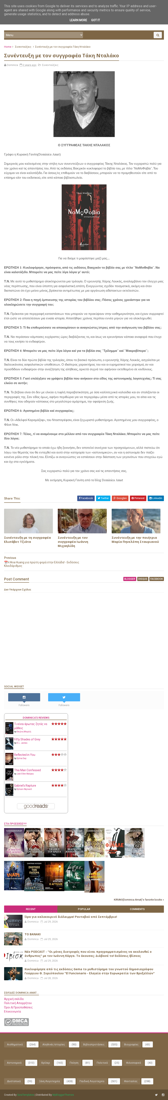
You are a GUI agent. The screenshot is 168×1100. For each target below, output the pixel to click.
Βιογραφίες (131, 1044)
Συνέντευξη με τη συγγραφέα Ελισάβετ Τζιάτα (27, 539)
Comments (137, 909)
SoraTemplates (25, 1094)
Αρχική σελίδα (14, 999)
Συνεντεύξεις (23, 46)
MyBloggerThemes (63, 1094)
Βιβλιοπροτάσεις (93, 1044)
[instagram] (163, 1095)
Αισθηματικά (15, 1044)
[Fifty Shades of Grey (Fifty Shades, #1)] (9, 748)
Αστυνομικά (14, 1062)
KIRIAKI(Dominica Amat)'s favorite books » (139, 899)
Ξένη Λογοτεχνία (49, 1081)
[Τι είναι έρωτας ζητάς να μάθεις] (9, 733)
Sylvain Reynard (24, 789)
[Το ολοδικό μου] (94, 891)
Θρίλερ (45, 1062)
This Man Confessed (27, 770)
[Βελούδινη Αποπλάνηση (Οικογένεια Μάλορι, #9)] (74, 856)
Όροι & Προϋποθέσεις (18, 1007)
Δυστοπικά (14, 1081)
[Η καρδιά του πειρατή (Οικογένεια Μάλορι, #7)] (34, 856)
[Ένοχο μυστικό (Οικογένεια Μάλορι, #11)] (94, 856)
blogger (129, 579)
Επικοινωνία (12, 1011)
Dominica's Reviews (36, 717)
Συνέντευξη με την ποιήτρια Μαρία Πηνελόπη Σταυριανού (135, 539)
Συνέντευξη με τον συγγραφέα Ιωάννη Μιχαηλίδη (73, 541)
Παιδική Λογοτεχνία (91, 1081)
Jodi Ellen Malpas (25, 774)
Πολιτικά (102, 1062)
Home (7, 46)
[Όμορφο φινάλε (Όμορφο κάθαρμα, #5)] (114, 856)
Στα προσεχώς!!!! (15, 823)
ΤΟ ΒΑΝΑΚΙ (33, 934)
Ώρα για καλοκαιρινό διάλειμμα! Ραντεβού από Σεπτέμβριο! (71, 917)
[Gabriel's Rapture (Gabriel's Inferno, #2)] (9, 794)
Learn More (78, 20)
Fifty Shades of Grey (27, 739)
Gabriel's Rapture (25, 785)
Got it (95, 20)
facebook (156, 579)
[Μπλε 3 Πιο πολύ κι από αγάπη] (74, 889)
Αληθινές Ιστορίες (53, 1044)
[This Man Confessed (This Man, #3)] (9, 779)
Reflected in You (24, 754)
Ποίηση (74, 1062)
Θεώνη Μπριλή (24, 732)
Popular (84, 909)
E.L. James (22, 743)
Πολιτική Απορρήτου (18, 1003)
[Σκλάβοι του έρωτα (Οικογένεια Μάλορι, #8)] (54, 856)
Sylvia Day (21, 758)
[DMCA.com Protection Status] (16, 1025)
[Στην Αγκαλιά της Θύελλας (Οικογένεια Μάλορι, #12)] (135, 856)
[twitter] (156, 1095)
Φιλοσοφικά (133, 1062)
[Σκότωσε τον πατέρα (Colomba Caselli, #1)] (34, 890)
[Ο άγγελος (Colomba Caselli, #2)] (54, 890)
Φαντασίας (130, 1081)
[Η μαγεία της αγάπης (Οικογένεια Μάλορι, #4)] (14, 856)
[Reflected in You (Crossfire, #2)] (9, 764)
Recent (31, 909)
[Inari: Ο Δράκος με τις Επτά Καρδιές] (14, 889)
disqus (142, 579)
